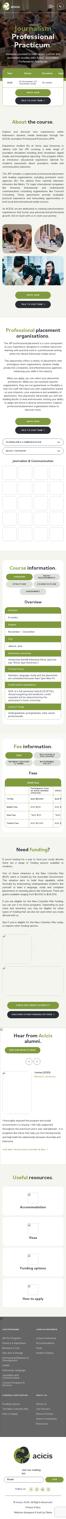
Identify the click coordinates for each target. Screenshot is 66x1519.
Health (6, 1365)
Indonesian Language (13, 1370)
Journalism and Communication (11, 1376)
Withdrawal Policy (47, 763)
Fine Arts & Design (12, 1353)
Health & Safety (45, 1353)
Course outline (46, 584)
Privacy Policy (33, 1507)
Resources (42, 1423)
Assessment (33, 591)
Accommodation (45, 1343)
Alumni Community (46, 1418)
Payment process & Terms (18, 763)
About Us (41, 1404)
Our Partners (43, 1409)
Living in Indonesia (46, 1338)
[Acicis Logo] (11, 6)
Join (54, 1479)
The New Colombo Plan (15, 1409)
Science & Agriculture (14, 1343)
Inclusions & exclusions (47, 755)
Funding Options (11, 1404)
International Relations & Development (15, 1359)
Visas (39, 1348)
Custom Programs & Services (13, 1384)
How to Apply (10, 1413)
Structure (19, 584)
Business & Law (11, 1348)
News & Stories (44, 1413)
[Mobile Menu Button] (51, 6)
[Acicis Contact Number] (60, 6)
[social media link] (31, 1489)
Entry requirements (46, 577)
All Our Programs (11, 1338)
